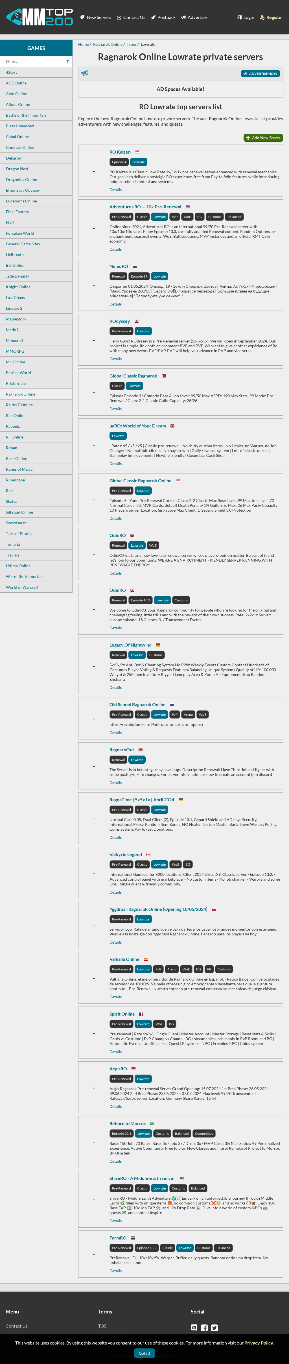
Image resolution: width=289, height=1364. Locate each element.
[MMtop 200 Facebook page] (205, 1327)
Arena (188, 714)
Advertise (197, 17)
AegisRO (118, 1068)
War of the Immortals (24, 576)
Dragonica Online (21, 179)
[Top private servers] (39, 16)
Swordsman (16, 522)
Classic (142, 217)
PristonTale (16, 383)
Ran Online (15, 415)
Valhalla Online (124, 959)
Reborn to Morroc (128, 1123)
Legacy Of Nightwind (131, 644)
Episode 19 (139, 276)
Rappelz (13, 426)
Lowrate (139, 162)
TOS (102, 1325)
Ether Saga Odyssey (23, 190)
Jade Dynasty (17, 276)
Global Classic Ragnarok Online (141, 480)
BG (199, 217)
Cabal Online (17, 136)
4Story (11, 72)
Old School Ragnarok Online (138, 704)
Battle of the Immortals (26, 115)
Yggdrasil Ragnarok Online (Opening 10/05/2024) (158, 909)
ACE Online (16, 82)
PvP (175, 217)
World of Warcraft (22, 587)
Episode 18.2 (140, 600)
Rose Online (16, 458)
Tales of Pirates (19, 533)
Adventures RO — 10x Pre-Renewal (145, 206)
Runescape (15, 479)
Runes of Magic (19, 469)
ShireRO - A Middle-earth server (142, 1178)
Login (248, 17)
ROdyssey (120, 321)
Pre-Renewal (121, 217)
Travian (12, 555)
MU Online (15, 361)
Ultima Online (18, 565)
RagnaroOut (122, 749)
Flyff (10, 222)
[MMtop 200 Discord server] (195, 1327)
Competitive (204, 1133)
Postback (166, 17)
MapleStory (16, 319)
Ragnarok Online (20, 394)
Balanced (234, 217)
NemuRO (119, 266)
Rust (10, 490)
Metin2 (12, 329)
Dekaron (13, 158)
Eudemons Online (21, 200)
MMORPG (15, 351)
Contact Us (133, 17)
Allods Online (18, 104)
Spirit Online (122, 1013)
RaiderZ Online (19, 404)
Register (274, 17)
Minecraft (14, 340)
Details (116, 189)
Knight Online (18, 286)
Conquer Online (20, 147)
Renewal (118, 276)
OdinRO (118, 535)
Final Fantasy (17, 211)
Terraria (13, 544)
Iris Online (15, 265)
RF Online (14, 437)
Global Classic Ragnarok (133, 375)
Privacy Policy (258, 1342)
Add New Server (266, 137)
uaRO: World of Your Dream (138, 425)
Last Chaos (15, 297)
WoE (187, 217)
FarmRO (118, 1237)
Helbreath (15, 254)
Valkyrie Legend (126, 854)
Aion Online (16, 93)
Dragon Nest (17, 168)
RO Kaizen (120, 151)
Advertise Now (263, 73)
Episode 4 (119, 162)
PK (209, 969)
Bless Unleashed (20, 125)
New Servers (98, 17)
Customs (214, 217)
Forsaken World (20, 233)
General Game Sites (23, 243)
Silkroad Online (19, 512)
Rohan (11, 447)
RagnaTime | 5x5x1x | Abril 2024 (142, 799)
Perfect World (18, 372)
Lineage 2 (14, 308)
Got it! (144, 1353)
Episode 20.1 (121, 1133)
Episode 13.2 (146, 1248)
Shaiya (11, 501)
